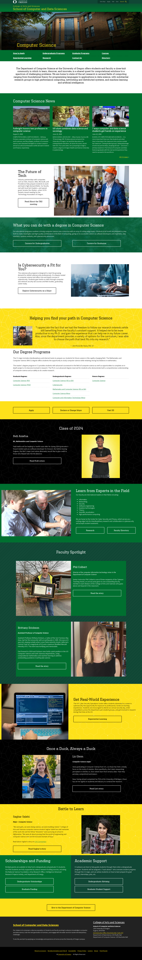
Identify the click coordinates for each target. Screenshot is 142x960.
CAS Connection (40, 841)
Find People (103, 951)
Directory (106, 58)
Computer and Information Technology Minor (69, 398)
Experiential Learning (22, 58)
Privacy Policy (81, 951)
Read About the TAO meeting (33, 202)
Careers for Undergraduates (37, 243)
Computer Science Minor (61, 393)
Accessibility (72, 951)
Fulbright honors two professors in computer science (30, 130)
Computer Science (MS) (21, 380)
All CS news (123, 157)
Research (47, 58)
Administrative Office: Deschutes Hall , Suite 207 (108, 933)
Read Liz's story (97, 788)
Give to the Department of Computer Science (71, 907)
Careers (90, 951)
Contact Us (77, 58)
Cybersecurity (57, 385)
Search (122, 2)
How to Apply (19, 53)
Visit (113, 2)
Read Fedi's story (37, 461)
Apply (108, 2)
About (96, 951)
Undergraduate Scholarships (29, 881)
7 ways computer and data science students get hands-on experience (109, 130)
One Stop (102, 2)
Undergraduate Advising (98, 881)
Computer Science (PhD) (22, 385)
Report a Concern (40, 951)
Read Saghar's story (37, 849)
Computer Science (36, 45)
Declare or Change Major (71, 410)
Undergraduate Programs (54, 53)
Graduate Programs (80, 53)
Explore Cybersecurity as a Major (37, 291)
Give (117, 2)
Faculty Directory (121, 530)
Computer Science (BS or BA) (63, 380)
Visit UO (110, 410)
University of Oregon (64, 954)
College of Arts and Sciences (109, 922)
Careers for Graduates (96, 243)
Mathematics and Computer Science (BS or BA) (69, 389)
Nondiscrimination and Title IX (57, 951)
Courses (105, 53)
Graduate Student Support (98, 889)
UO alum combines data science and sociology (70, 130)
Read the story (97, 593)
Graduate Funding (29, 889)
